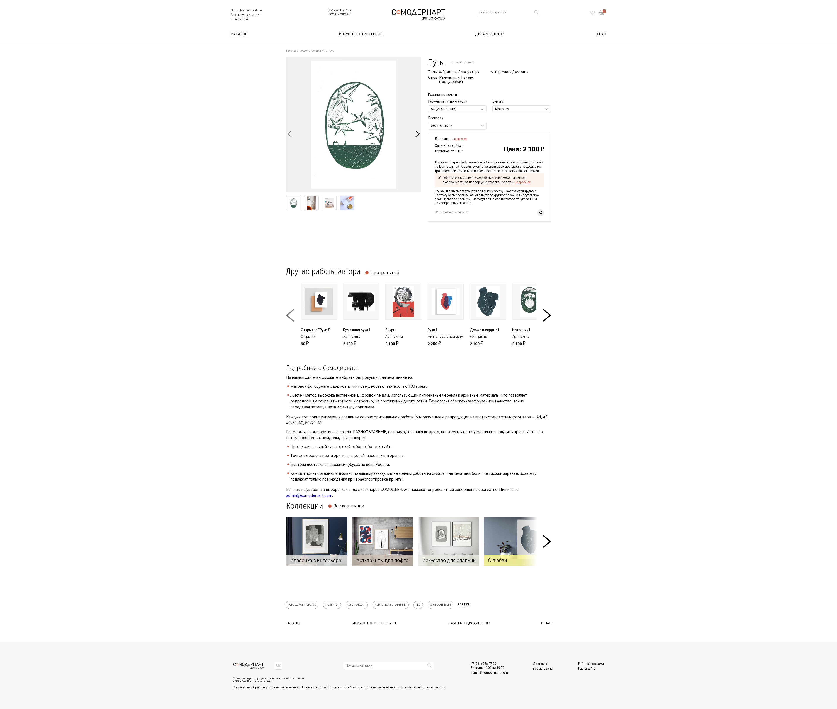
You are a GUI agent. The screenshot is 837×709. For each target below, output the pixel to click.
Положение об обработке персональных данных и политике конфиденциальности (386, 687)
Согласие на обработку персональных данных (266, 687)
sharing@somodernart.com (247, 10)
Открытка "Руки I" (315, 330)
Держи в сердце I (484, 330)
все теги (464, 604)
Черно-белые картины (390, 604)
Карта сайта (587, 668)
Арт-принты (318, 50)
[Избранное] (592, 13)
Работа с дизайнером (469, 623)
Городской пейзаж (302, 604)
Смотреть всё (385, 272)
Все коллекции (348, 506)
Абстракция (356, 604)
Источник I (521, 330)
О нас (601, 34)
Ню (418, 604)
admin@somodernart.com (309, 495)
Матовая (502, 109)
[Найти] (536, 12)
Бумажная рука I (356, 330)
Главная (291, 50)
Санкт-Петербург (448, 146)
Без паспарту (441, 125)
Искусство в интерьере (361, 34)
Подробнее (460, 138)
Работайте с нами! (591, 663)
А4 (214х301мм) (443, 109)
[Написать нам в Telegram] (235, 15)
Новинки (332, 604)
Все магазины (543, 668)
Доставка (540, 663)
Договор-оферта (313, 687)
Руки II (433, 330)
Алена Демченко (515, 72)
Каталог (239, 34)
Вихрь (390, 330)
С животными (440, 604)
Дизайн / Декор (489, 34)
